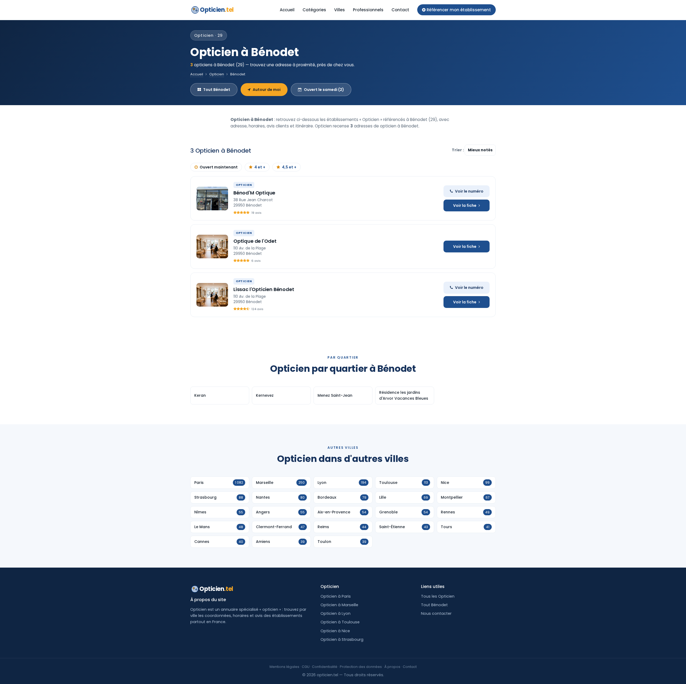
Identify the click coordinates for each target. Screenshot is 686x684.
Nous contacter (436, 613)
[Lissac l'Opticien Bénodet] (212, 295)
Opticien (217, 10)
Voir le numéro (469, 191)
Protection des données (361, 666)
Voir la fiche (464, 205)
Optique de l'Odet (255, 241)
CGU (306, 666)
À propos (392, 666)
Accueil (287, 10)
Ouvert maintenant (219, 167)
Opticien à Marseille (339, 605)
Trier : (458, 150)
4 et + (259, 167)
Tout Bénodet (216, 89)
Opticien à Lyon (335, 613)
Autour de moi (267, 89)
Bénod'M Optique (254, 192)
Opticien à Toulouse (340, 622)
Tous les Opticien (437, 596)
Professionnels (368, 10)
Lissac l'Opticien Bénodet (263, 289)
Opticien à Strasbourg (341, 639)
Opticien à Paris (335, 596)
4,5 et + (289, 167)
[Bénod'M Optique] (212, 198)
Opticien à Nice (335, 631)
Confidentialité (324, 666)
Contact (400, 10)
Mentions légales (284, 666)
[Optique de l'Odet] (212, 246)
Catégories (314, 10)
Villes (339, 10)
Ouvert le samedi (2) (324, 89)
